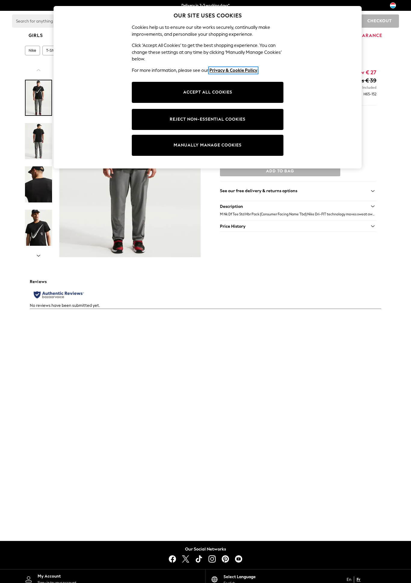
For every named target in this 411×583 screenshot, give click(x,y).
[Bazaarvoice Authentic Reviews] (59, 294)
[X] (185, 559)
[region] (208, 87)
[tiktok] (199, 559)
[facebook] (172, 559)
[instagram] (212, 559)
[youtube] (238, 559)
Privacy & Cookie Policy (233, 70)
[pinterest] (225, 559)
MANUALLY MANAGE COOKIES (208, 145)
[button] (298, 206)
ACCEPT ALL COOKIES (207, 92)
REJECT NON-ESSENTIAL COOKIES (208, 119)
